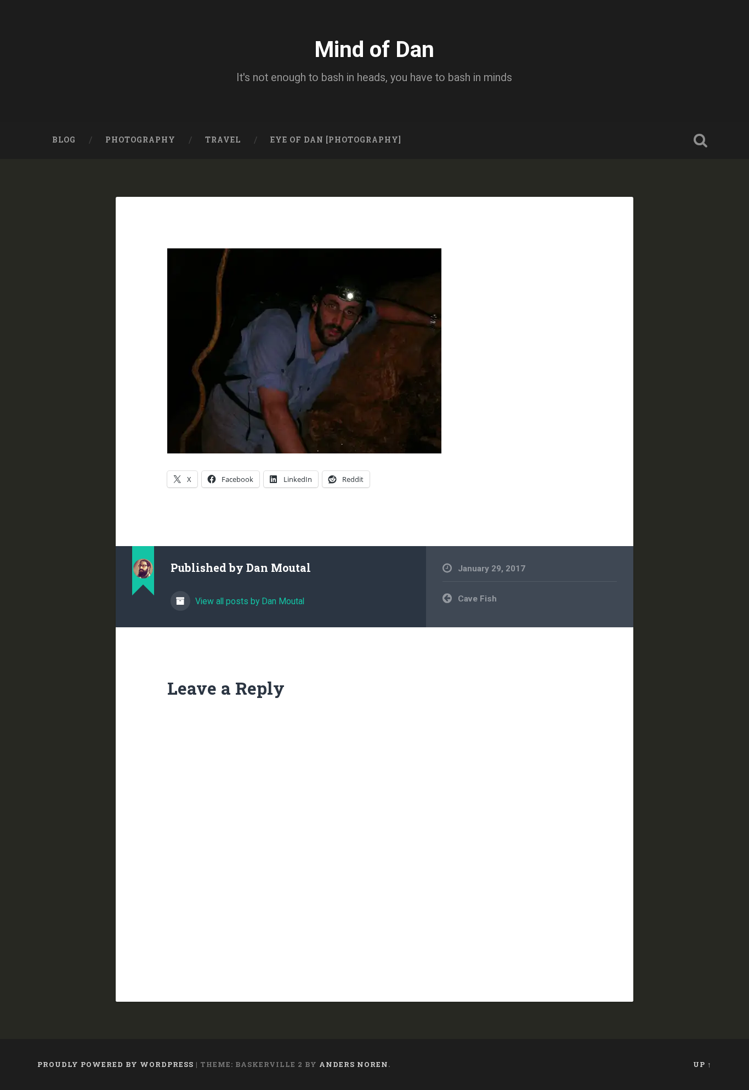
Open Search (701, 140)
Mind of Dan (374, 49)
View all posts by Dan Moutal (248, 601)
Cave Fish (477, 599)
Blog (64, 140)
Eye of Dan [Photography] (335, 140)
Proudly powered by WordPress (115, 1064)
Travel (223, 140)
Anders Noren (353, 1064)
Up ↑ (702, 1064)
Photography (140, 140)
